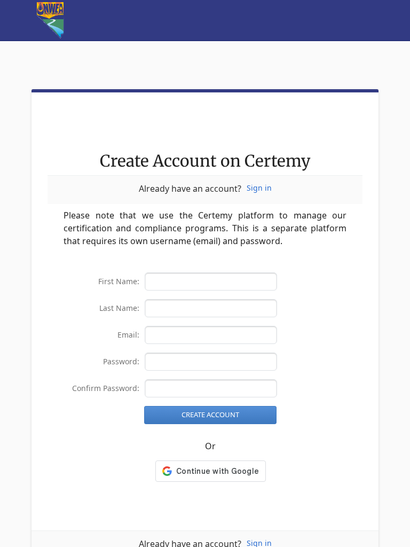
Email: (128, 335)
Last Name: (119, 308)
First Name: (118, 281)
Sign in (259, 188)
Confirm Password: (105, 388)
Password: (121, 362)
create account (210, 415)
